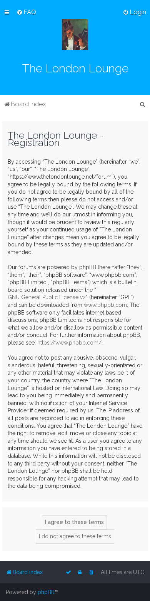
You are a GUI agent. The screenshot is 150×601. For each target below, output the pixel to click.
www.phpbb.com (105, 305)
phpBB (46, 592)
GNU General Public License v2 (47, 297)
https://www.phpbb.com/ (69, 343)
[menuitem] (26, 12)
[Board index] (75, 34)
